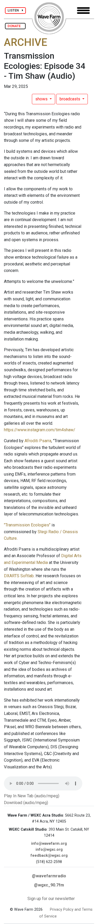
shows (42, 98)
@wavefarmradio (49, 875)
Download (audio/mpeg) (26, 802)
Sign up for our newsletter (51, 898)
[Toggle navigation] (83, 10)
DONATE (15, 26)
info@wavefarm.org (49, 843)
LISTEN (15, 10)
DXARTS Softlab (19, 575)
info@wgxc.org (49, 849)
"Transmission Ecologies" (27, 524)
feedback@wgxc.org (49, 855)
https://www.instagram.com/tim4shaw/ (39, 429)
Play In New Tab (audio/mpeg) (31, 795)
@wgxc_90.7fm (49, 885)
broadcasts (70, 98)
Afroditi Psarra (38, 440)
